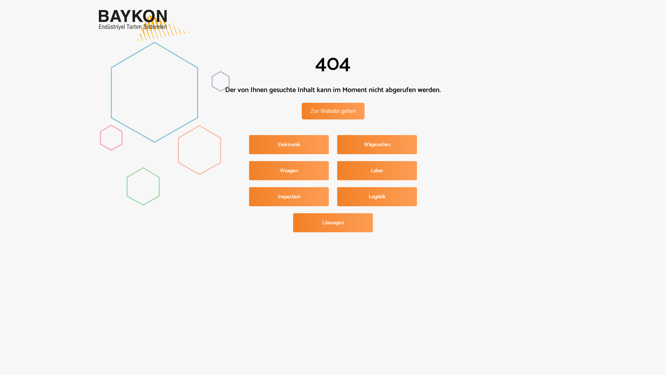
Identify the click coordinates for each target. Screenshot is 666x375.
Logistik (377, 196)
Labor (377, 170)
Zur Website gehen (333, 111)
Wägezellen (377, 144)
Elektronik (289, 144)
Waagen (289, 170)
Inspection (289, 196)
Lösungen (333, 222)
